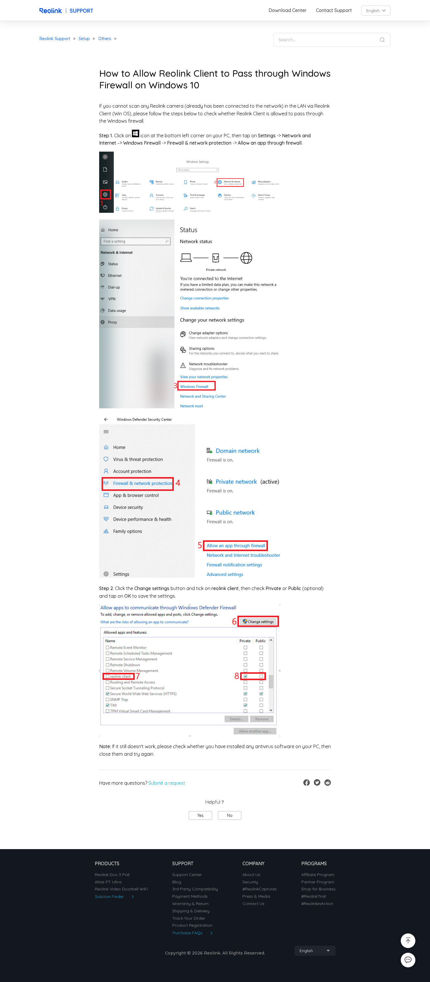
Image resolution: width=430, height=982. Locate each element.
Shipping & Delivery (190, 911)
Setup (84, 38)
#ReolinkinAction (317, 903)
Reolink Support (54, 38)
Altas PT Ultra (108, 882)
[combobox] (376, 10)
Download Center (288, 10)
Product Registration (192, 925)
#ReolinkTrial (313, 896)
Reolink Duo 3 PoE (112, 874)
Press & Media (256, 896)
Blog (176, 882)
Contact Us (253, 903)
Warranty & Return (190, 903)
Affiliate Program (317, 874)
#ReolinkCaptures (259, 889)
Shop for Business (318, 889)
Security (250, 882)
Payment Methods (190, 896)
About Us (251, 874)
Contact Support (334, 10)
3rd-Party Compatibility (195, 889)
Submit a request (166, 783)
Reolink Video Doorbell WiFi (121, 889)
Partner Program (317, 882)
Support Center (187, 874)
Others (104, 38)
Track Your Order (188, 918)
